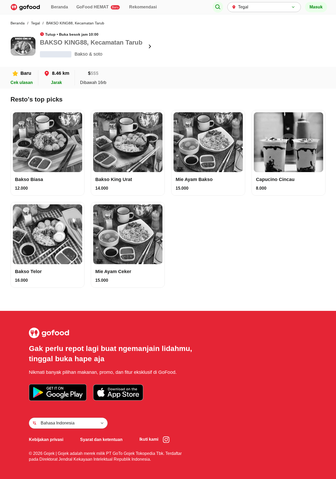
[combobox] (264, 7)
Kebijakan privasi (46, 439)
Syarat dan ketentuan (101, 439)
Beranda (59, 7)
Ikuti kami (148, 439)
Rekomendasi (143, 7)
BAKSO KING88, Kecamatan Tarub (75, 23)
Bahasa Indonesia (58, 423)
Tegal (35, 23)
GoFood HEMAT (97, 7)
